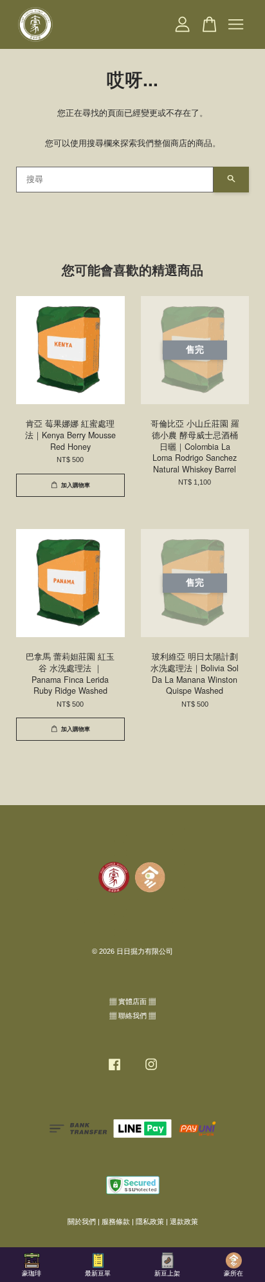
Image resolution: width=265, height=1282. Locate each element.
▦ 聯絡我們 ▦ (132, 1015)
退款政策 (184, 1221)
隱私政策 (150, 1221)
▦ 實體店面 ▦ (132, 1001)
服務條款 (116, 1221)
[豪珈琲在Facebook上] (114, 1071)
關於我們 (82, 1221)
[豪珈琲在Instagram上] (151, 1071)
